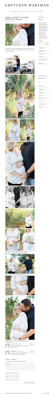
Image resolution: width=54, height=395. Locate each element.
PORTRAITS (41, 53)
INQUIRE (26, 11)
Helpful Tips (41, 92)
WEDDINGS (41, 47)
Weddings (41, 107)
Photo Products (42, 98)
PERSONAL (41, 56)
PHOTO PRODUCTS (43, 59)
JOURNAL (32, 11)
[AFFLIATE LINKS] (41, 78)
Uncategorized (42, 104)
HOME (12, 11)
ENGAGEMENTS (42, 50)
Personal (41, 95)
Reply (32, 344)
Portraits (12, 21)
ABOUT (21, 11)
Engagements (41, 89)
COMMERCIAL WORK (39, 11)
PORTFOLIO (16, 11)
